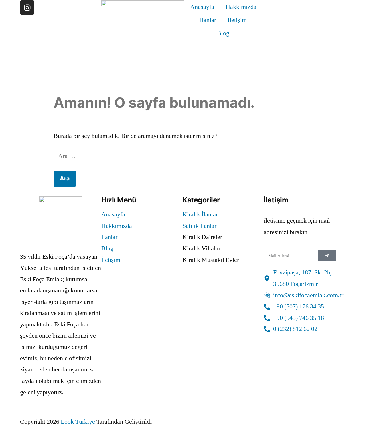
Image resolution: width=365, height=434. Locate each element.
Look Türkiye (78, 422)
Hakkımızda (241, 7)
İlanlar (208, 20)
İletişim (237, 20)
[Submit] (327, 255)
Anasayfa (202, 7)
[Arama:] (182, 156)
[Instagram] (27, 7)
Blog (223, 33)
